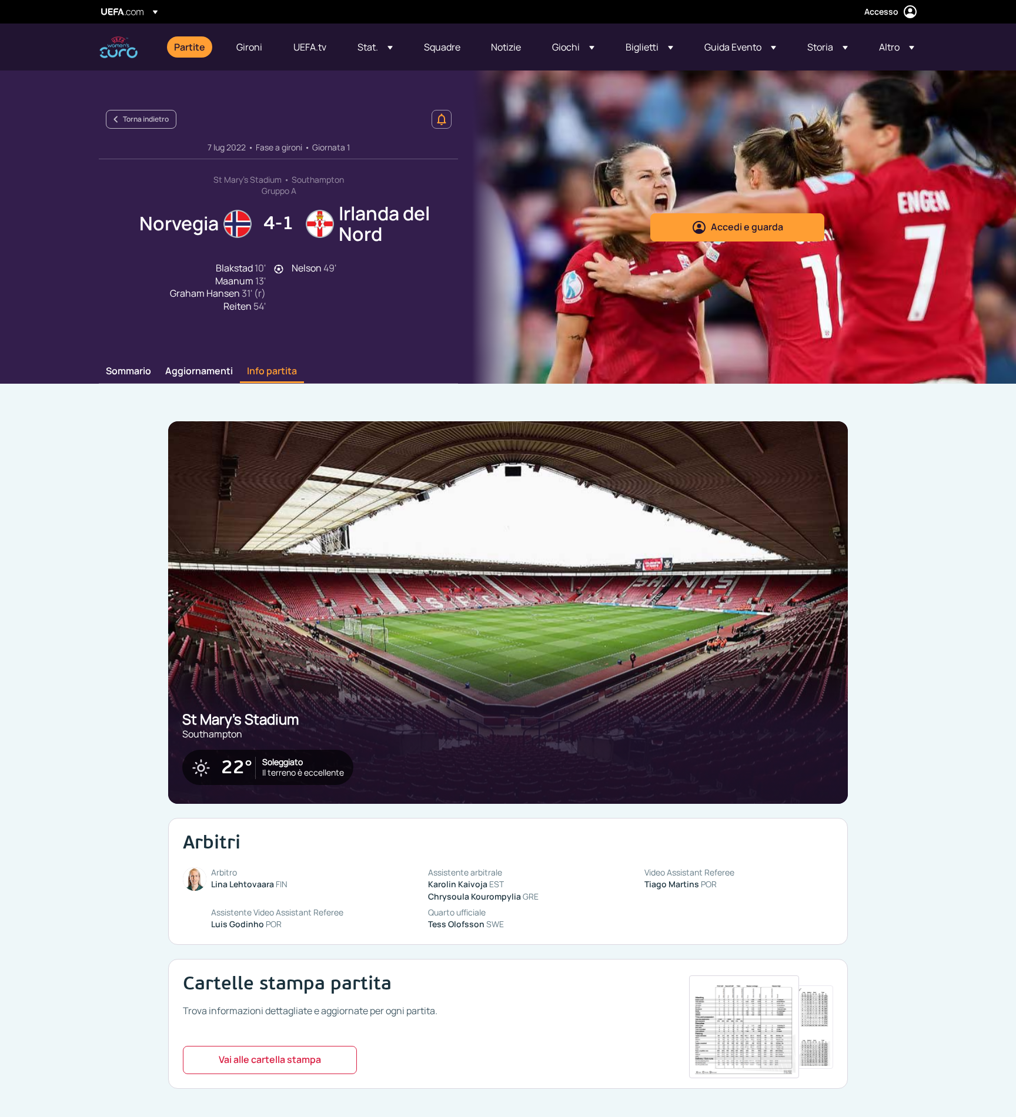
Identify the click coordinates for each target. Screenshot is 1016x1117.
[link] (189, 47)
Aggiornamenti (199, 371)
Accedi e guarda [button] (747, 226)
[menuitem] (190, 47)
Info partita (272, 371)
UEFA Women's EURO (118, 47)
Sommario (128, 371)
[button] (375, 47)
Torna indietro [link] (146, 119)
